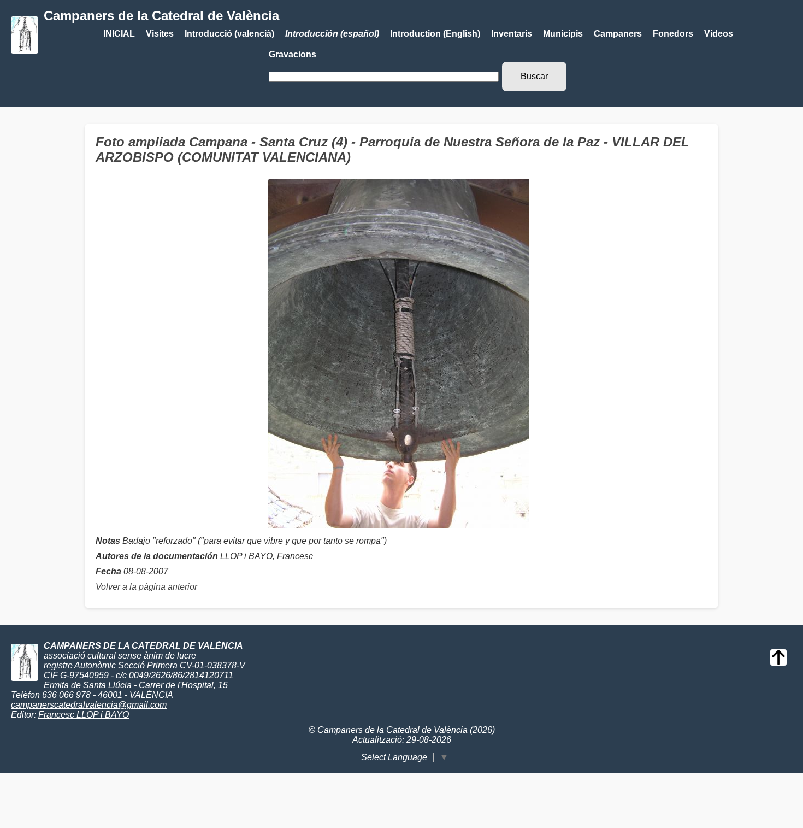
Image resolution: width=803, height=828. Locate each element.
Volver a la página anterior (146, 586)
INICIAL (119, 33)
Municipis (563, 33)
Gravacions (292, 54)
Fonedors (673, 33)
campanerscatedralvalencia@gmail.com (89, 704)
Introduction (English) (435, 33)
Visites (160, 33)
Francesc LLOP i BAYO (83, 714)
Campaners (618, 33)
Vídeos (718, 33)
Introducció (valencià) (229, 33)
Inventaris (511, 33)
